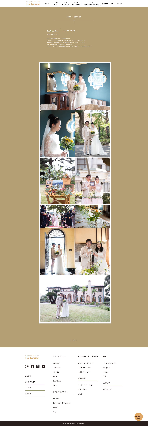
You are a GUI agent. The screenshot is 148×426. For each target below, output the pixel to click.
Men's (55, 376)
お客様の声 (105, 3)
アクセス (119, 3)
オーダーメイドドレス (85, 385)
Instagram (106, 367)
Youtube (105, 372)
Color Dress (57, 367)
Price (55, 412)
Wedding (56, 363)
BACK (73, 340)
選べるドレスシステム (76, 3)
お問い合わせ (107, 389)
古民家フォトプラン (84, 367)
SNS (112, 3)
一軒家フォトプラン (84, 372)
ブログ (80, 394)
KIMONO (56, 372)
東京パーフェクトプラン (86, 363)
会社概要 (28, 393)
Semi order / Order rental (61, 403)
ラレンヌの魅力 (55, 3)
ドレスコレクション (65, 3)
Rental (55, 407)
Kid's (54, 385)
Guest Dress (57, 381)
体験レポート (82, 389)
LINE (104, 376)
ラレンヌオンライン (109, 363)
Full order (56, 398)
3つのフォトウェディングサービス (91, 3)
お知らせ (46, 3)
